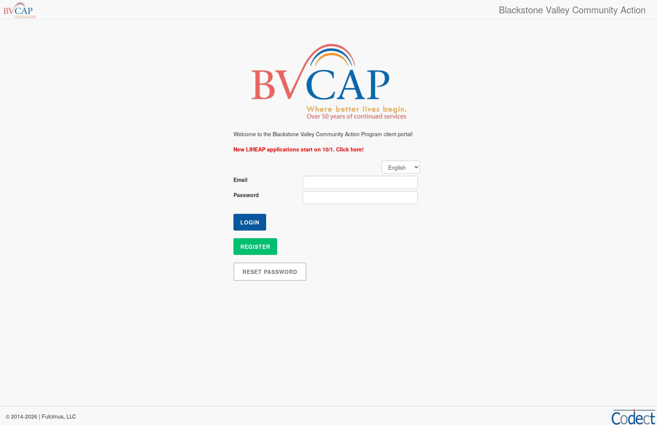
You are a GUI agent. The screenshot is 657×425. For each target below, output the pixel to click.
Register (255, 246)
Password (246, 195)
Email (240, 179)
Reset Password (270, 271)
